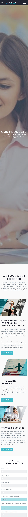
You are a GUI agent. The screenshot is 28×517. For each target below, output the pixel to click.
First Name (5, 468)
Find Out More (7, 353)
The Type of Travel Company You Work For (13, 504)
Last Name (5, 475)
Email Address (6, 482)
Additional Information (9, 512)
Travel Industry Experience (10, 496)
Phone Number (6, 489)
